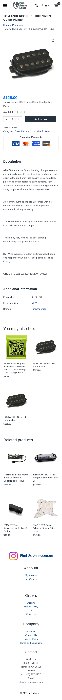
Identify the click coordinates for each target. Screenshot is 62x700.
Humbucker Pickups (40, 131)
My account (31, 575)
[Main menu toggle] (5, 5)
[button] (53, 41)
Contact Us (31, 635)
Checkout (31, 614)
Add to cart (40, 119)
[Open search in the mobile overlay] (36, 5)
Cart (31, 610)
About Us (31, 631)
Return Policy (31, 606)
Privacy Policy (31, 639)
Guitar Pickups (22, 131)
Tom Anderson (38, 309)
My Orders (31, 579)
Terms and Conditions (31, 643)
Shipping (31, 602)
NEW (34, 303)
